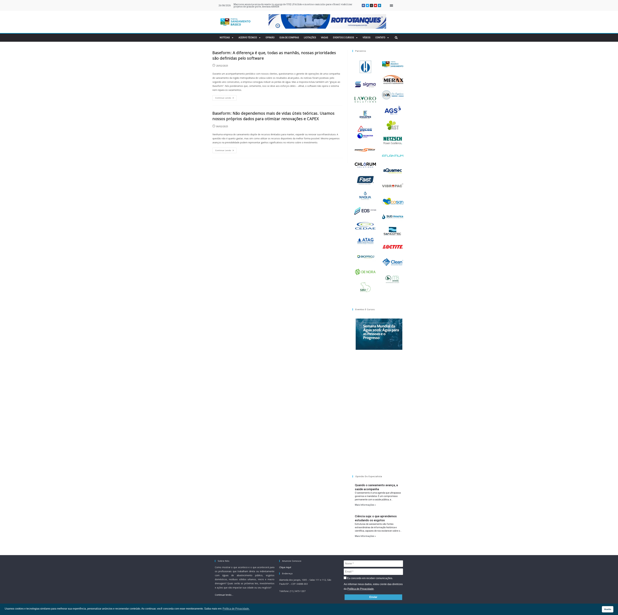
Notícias (225, 37)
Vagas (324, 37)
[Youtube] (375, 5)
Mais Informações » (365, 505)
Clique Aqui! (285, 567)
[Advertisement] (379, 416)
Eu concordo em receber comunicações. (369, 578)
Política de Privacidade (360, 588)
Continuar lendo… (224, 594)
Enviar (373, 597)
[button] (391, 5)
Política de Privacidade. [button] (236, 608)
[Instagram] (371, 5)
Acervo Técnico (248, 37)
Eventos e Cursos (343, 37)
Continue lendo (226, 97)
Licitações (310, 37)
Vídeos (366, 37)
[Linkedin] (379, 5)
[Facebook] (363, 5)
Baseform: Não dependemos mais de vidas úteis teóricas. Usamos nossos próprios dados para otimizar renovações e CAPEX (273, 115)
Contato (380, 37)
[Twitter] (367, 5)
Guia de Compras (289, 37)
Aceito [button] (607, 609)
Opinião (270, 37)
